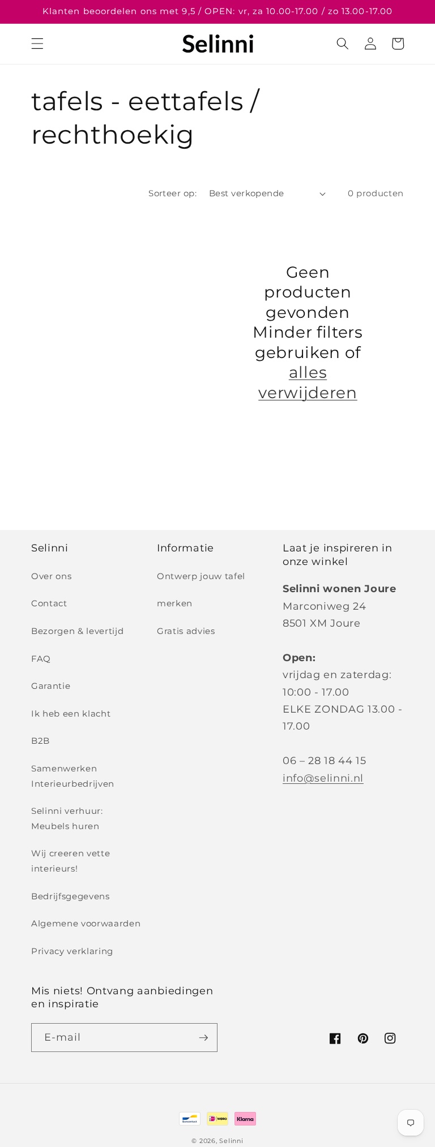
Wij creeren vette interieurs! (70, 861)
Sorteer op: (172, 193)
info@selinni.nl (323, 778)
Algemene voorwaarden (85, 923)
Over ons (51, 576)
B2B (40, 740)
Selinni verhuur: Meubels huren (67, 818)
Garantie (50, 685)
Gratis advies (186, 631)
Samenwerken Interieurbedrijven (72, 776)
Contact (49, 603)
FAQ (41, 658)
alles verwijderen (307, 382)
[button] (37, 43)
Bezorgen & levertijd (77, 631)
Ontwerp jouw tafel (201, 576)
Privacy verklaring (72, 951)
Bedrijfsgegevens (70, 896)
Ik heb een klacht (70, 713)
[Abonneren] (203, 1038)
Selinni (231, 1141)
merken (175, 603)
